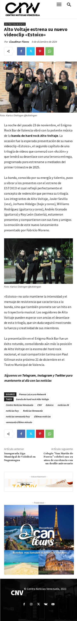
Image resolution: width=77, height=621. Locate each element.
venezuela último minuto (19, 422)
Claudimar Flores (19, 41)
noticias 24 (63, 404)
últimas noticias (42, 416)
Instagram (44, 375)
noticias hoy (12, 410)
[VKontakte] (45, 604)
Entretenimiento (15, 24)
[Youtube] (52, 604)
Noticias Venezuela (33, 410)
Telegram (29, 375)
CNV (39, 404)
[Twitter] (30, 51)
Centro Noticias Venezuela (19, 404)
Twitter (60, 375)
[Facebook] (21, 51)
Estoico (49, 404)
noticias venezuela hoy (18, 416)
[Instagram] (31, 604)
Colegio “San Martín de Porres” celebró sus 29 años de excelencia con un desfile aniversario (58, 458)
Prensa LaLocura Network (32, 394)
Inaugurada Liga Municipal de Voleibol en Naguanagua (20, 457)
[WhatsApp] (49, 51)
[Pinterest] (40, 51)
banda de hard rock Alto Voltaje (32, 399)
